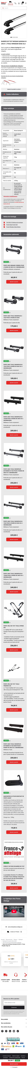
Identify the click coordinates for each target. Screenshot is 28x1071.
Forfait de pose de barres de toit (14, 866)
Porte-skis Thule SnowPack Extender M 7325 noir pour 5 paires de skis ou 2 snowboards (13, 745)
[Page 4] (16, 37)
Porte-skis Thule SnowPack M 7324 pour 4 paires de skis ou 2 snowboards (13, 366)
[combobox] (14, 8)
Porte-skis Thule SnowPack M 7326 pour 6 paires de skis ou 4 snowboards (13, 523)
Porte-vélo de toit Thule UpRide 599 (14, 626)
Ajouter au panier (14, 281)
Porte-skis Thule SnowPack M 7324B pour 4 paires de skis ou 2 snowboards (13, 418)
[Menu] (26, 3)
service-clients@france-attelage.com (15, 926)
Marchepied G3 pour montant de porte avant (14, 797)
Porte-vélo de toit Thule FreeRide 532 (11, 685)
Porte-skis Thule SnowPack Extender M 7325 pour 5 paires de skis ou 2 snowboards (14, 470)
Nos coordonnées (5, 1023)
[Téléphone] (16, 3)
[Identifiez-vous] (19, 3)
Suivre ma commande (10, 4)
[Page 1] (11, 37)
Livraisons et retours (7, 1055)
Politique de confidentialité (14, 1057)
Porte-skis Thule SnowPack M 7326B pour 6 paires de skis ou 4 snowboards (13, 575)
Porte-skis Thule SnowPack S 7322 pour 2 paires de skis (13, 316)
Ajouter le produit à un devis (14, 89)
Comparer (14, 1067)
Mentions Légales (15, 1055)
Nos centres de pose (6, 1027)
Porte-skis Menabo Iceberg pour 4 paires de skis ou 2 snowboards (14, 266)
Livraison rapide (5, 979)
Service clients (16, 979)
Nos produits (4, 1019)
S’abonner (14, 1007)
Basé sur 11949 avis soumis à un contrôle (11, 962)
